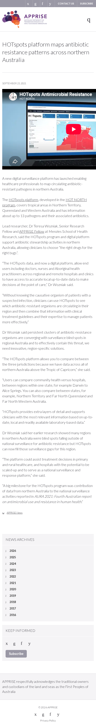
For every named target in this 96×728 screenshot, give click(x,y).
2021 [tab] (13, 583)
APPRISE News (15, 512)
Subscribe (86, 3)
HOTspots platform (23, 199)
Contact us (66, 3)
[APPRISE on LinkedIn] (36, 3)
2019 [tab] (13, 595)
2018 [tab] (13, 602)
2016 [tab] (13, 615)
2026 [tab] (13, 550)
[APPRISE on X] (29, 3)
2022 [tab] (13, 576)
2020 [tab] (13, 589)
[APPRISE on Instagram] (51, 3)
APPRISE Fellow (31, 231)
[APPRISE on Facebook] (43, 3)
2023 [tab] (13, 570)
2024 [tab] (13, 563)
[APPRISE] (24, 19)
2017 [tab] (13, 608)
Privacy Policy (48, 720)
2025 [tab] (13, 557)
